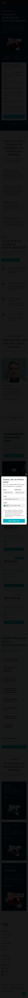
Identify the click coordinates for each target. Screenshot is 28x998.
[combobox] (6, 505)
